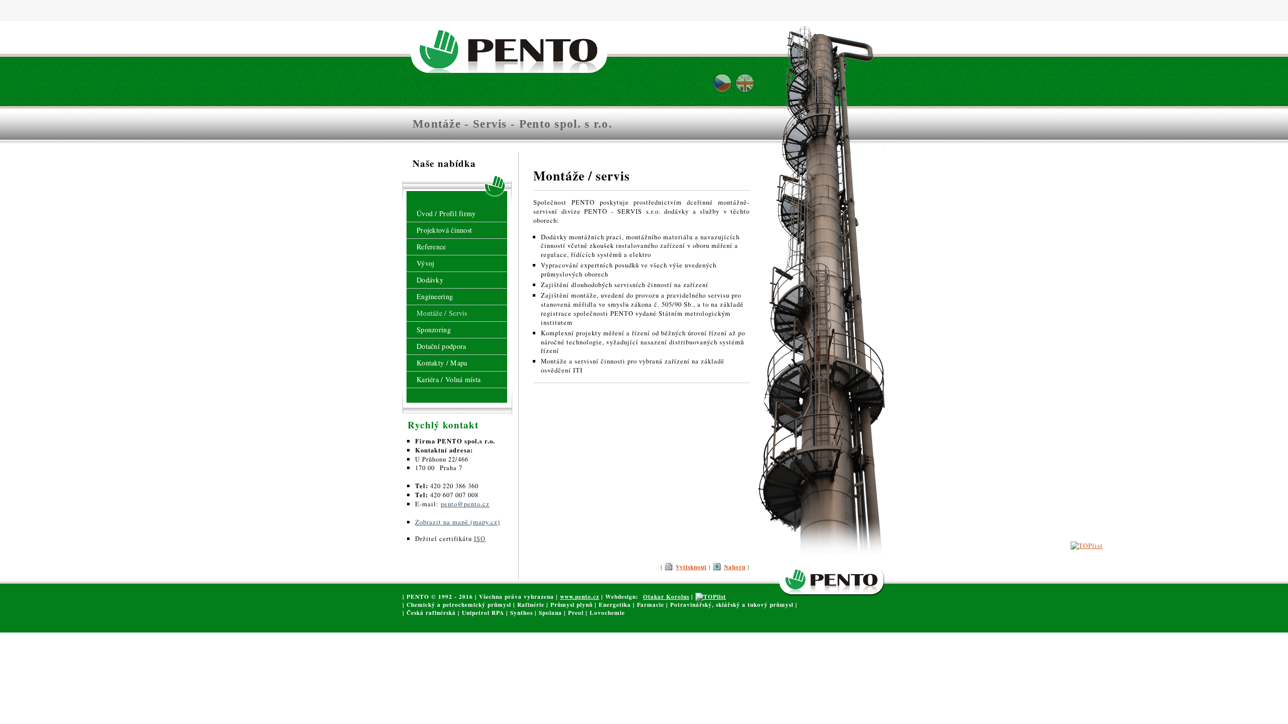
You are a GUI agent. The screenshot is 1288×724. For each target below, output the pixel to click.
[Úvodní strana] (512, 46)
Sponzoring (434, 329)
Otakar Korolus (666, 596)
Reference (431, 246)
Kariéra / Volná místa (448, 379)
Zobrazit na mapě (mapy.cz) (457, 521)
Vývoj (426, 263)
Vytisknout (691, 567)
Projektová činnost (444, 230)
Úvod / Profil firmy (446, 213)
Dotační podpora (441, 346)
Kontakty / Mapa (442, 363)
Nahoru (735, 567)
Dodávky (430, 280)
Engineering (435, 296)
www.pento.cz (579, 596)
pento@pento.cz (465, 503)
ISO (480, 538)
